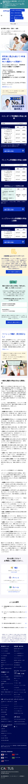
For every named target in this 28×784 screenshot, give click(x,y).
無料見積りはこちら (7, 87)
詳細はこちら (5, 349)
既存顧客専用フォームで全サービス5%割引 (13, 78)
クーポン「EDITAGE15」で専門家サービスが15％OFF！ (13, 73)
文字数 (3, 123)
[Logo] (6, 11)
